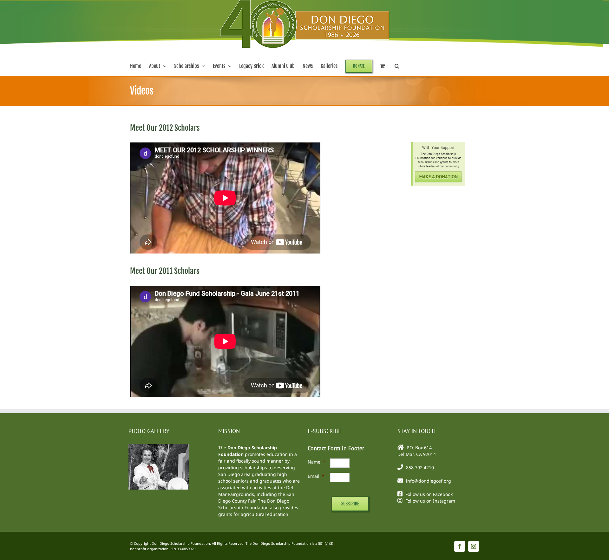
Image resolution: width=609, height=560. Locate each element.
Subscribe (350, 503)
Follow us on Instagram (430, 501)
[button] (397, 66)
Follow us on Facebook (429, 494)
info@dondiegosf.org (428, 481)
